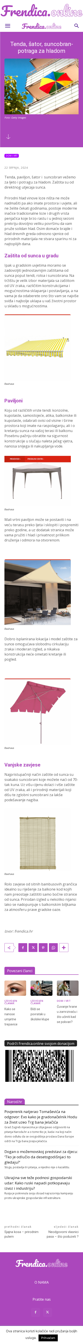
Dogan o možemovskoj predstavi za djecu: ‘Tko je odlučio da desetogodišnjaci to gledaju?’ (41, 1157)
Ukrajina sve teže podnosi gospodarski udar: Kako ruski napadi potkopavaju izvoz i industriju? (38, 1183)
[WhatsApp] (53, 947)
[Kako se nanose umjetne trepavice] (15, 988)
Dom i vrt (11, 155)
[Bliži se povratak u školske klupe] (41, 988)
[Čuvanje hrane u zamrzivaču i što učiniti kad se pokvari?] (68, 988)
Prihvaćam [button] (48, 1338)
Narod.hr (14, 1101)
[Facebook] (22, 947)
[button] (7, 26)
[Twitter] (33, 947)
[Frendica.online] (41, 10)
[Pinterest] (43, 947)
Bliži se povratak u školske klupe (40, 1014)
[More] (63, 947)
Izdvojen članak (10, 1002)
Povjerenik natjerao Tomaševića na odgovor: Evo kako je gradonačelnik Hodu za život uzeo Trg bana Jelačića (40, 1117)
